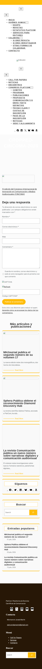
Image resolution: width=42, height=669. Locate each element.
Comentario (7, 247)
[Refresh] (6, 287)
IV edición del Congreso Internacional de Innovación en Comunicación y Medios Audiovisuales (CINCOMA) (19, 191)
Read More (19, 370)
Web (4, 237)
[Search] (33, 512)
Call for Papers (16, 638)
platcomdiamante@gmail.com (17, 625)
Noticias (13, 640)
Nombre (6, 217)
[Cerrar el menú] (6, 15)
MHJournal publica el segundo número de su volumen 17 (18, 535)
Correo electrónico (10, 227)
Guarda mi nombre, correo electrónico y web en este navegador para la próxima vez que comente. (22, 274)
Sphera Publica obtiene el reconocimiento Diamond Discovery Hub (20, 547)
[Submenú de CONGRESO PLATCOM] (31, 87)
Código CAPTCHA (9, 296)
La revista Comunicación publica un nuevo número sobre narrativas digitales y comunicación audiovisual (20, 561)
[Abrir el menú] (21, 9)
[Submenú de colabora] (21, 38)
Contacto (13, 643)
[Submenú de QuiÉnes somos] (26, 22)
